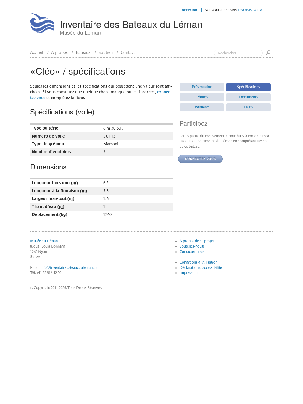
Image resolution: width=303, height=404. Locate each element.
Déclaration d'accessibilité (201, 268)
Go (269, 54)
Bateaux (83, 52)
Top (273, 29)
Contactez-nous (192, 252)
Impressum (189, 273)
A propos (59, 52)
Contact (128, 52)
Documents (248, 97)
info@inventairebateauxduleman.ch (68, 268)
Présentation (202, 87)
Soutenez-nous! (192, 246)
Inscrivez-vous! (250, 10)
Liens (248, 107)
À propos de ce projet (197, 241)
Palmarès (202, 107)
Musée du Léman (44, 241)
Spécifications (248, 87)
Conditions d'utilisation (198, 262)
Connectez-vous (200, 159)
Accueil (36, 52)
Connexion (188, 10)
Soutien (106, 52)
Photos (202, 97)
